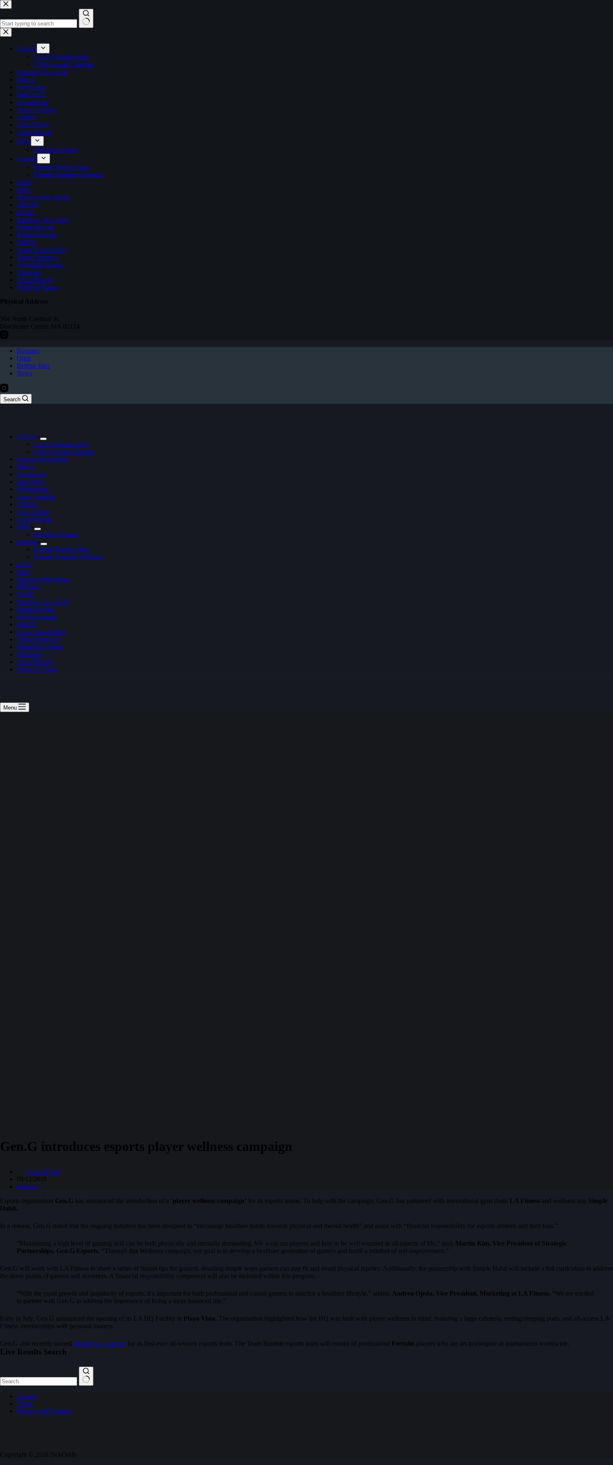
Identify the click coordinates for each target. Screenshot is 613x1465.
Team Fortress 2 (38, 639)
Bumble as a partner (99, 1343)
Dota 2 (26, 466)
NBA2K (28, 586)
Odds (24, 358)
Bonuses (28, 350)
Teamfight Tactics (40, 646)
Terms (25, 1403)
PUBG (26, 594)
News (24, 373)
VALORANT (35, 661)
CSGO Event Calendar (63, 451)
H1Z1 (25, 564)
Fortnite (27, 541)
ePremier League (55, 534)
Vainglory (30, 654)
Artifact (27, 504)
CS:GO (27, 436)
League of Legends (42, 459)
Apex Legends (36, 496)
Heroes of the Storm (43, 579)
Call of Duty (33, 511)
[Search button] (86, 1376)
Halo (23, 571)
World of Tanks (37, 669)
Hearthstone (32, 489)
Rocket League (37, 616)
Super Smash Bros (41, 631)
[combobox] (38, 1381)
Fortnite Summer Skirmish (68, 556)
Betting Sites (33, 365)
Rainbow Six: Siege (43, 601)
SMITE (27, 624)
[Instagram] (4, 389)
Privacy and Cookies (44, 1411)
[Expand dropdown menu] (43, 439)
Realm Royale (35, 609)
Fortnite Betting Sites (61, 549)
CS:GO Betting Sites (60, 444)
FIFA (24, 526)
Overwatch (31, 474)
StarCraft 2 (31, 481)
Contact (27, 1396)
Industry (27, 1186)
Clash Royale (34, 519)
